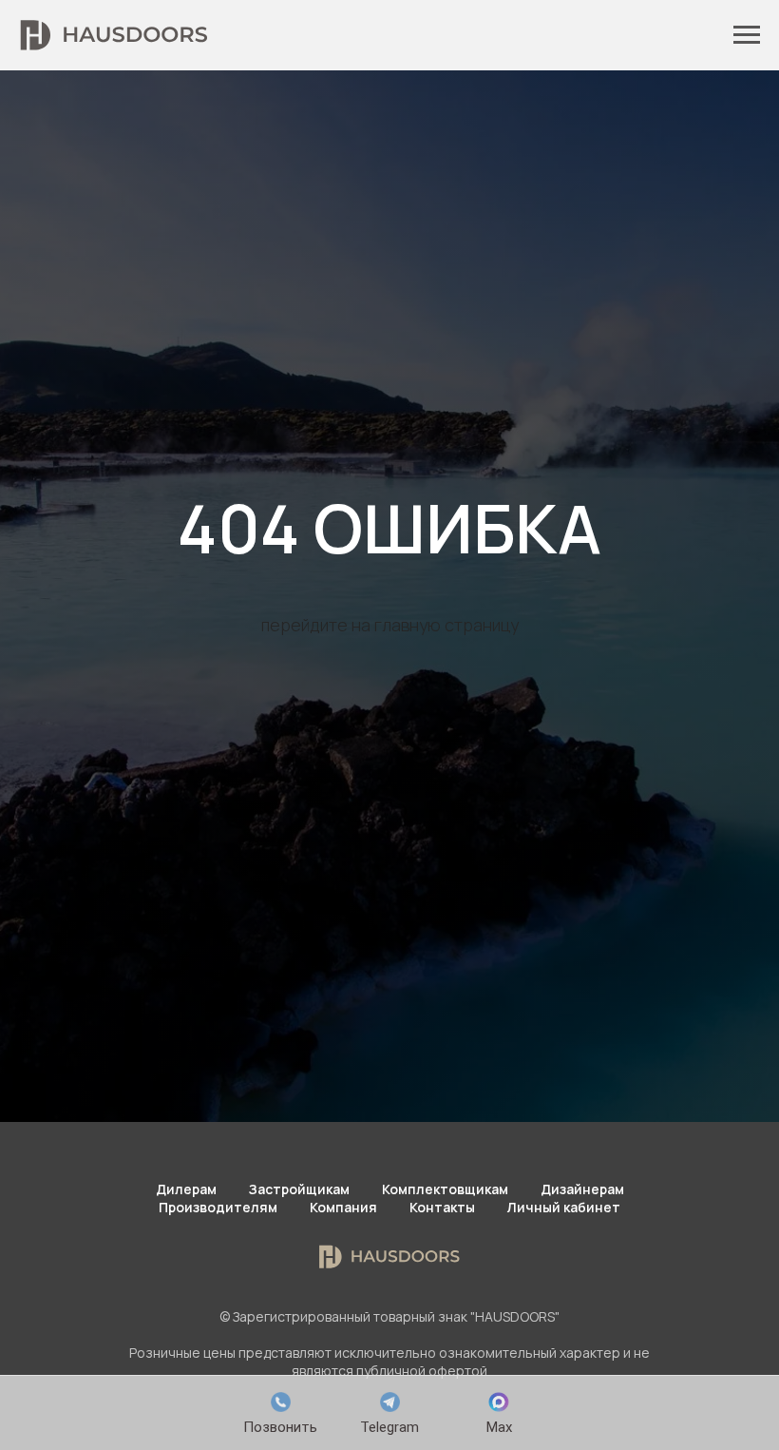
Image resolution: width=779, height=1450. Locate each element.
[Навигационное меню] (746, 35)
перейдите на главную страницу (390, 789)
